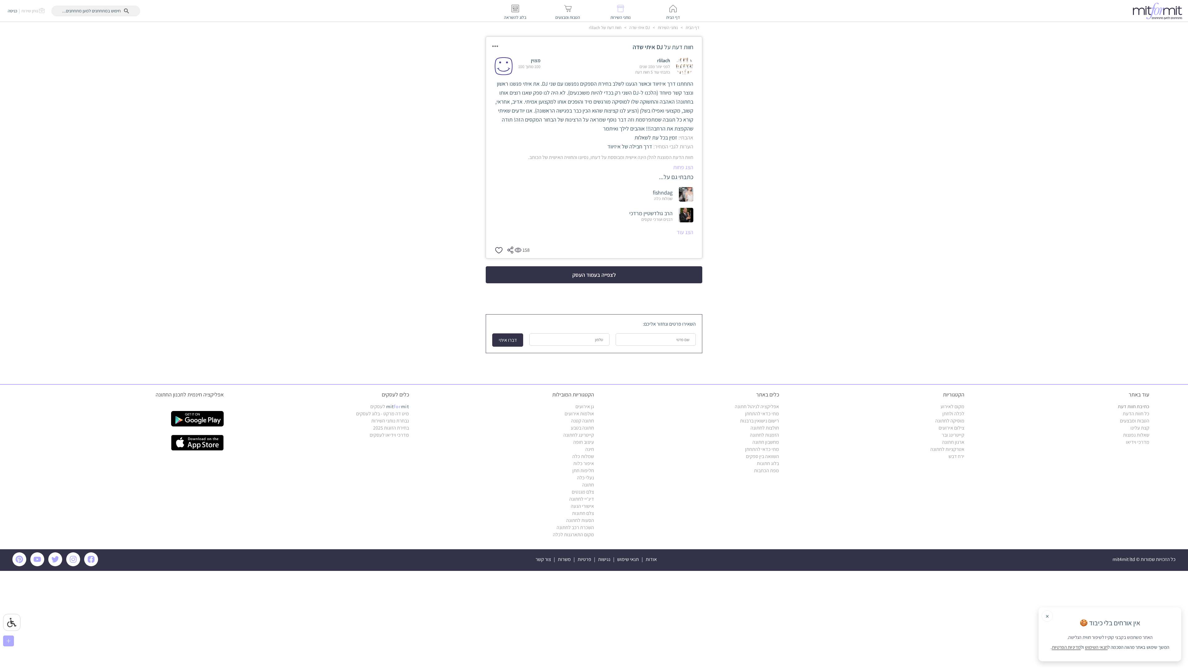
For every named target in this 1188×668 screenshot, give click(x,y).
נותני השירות (667, 27)
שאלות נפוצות (1136, 435)
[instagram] (74, 564)
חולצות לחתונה (765, 428)
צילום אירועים (951, 428)
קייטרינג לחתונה (578, 435)
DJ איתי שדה (639, 27)
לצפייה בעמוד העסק (594, 274)
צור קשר (543, 559)
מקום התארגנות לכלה (573, 534)
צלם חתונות (583, 513)
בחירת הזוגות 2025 (391, 428)
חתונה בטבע (582, 428)
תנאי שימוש (628, 559)
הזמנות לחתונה (764, 435)
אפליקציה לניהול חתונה (757, 406)
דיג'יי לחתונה (581, 499)
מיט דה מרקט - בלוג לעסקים (382, 413)
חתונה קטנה (582, 420)
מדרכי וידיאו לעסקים (389, 435)
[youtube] (38, 564)
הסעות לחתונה (580, 520)
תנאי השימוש (1096, 647)
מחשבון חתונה (765, 442)
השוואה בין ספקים (762, 456)
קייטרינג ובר (953, 435)
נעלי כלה (585, 477)
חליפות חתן (583, 470)
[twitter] (56, 564)
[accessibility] (11, 622)
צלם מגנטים (583, 492)
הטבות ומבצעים (1134, 420)
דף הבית (692, 27)
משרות (564, 559)
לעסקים (389, 406)
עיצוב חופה (583, 442)
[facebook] (92, 564)
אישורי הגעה (582, 506)
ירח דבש (956, 456)
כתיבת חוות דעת (1133, 406)
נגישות (604, 559)
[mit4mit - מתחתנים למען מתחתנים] (1159, 11)
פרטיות (584, 559)
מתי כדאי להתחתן (762, 413)
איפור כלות (583, 463)
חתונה (588, 485)
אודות (651, 559)
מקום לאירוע (952, 406)
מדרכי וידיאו (1137, 442)
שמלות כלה (583, 456)
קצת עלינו (1139, 428)
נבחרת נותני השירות (390, 420)
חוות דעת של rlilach (605, 27)
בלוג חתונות (768, 463)
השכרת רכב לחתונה (575, 527)
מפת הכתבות (766, 470)
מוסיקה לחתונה (949, 420)
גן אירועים (584, 406)
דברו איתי (508, 340)
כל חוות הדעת (1136, 413)
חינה (589, 449)
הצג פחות (683, 167)
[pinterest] (20, 564)
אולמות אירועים (579, 413)
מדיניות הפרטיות (1066, 647)
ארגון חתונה (953, 442)
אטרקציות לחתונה (947, 449)
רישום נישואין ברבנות (759, 420)
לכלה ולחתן (953, 413)
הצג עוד (685, 232)
